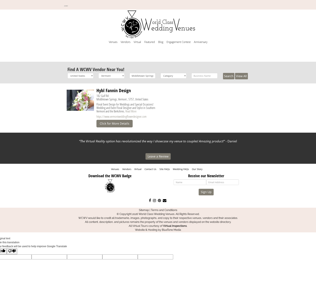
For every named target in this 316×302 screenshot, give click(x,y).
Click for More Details (114, 123)
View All (241, 76)
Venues (113, 42)
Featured (149, 42)
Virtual (137, 42)
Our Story (197, 169)
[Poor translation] (12, 251)
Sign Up (206, 192)
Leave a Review (158, 156)
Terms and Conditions (164, 210)
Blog (160, 42)
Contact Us (150, 169)
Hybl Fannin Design (113, 90)
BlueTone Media (171, 229)
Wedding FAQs (181, 169)
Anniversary (200, 42)
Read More (130, 111)
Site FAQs (164, 169)
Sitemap (144, 210)
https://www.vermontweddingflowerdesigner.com (121, 116)
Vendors (125, 42)
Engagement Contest (179, 42)
